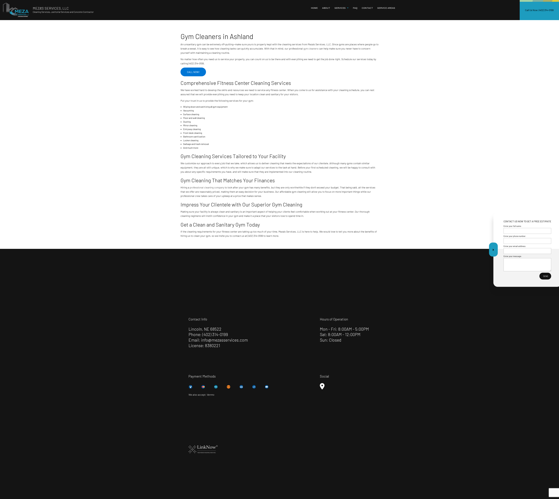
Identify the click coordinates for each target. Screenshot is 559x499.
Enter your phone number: (501, 236)
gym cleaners (310, 48)
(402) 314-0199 (215, 334)
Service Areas (386, 8)
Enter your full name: (499, 226)
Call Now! (193, 71)
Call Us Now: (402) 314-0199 (539, 10)
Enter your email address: (501, 246)
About (326, 8)
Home (314, 8)
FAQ (355, 8)
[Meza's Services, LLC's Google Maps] (322, 387)
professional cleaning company (207, 187)
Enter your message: (499, 256)
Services (340, 8)
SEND (532, 276)
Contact (367, 8)
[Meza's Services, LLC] (16, 9)
